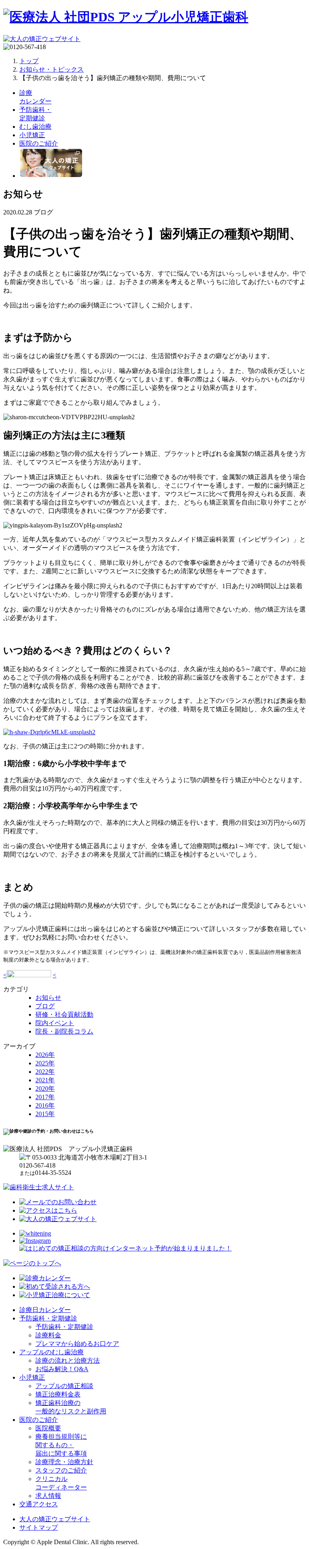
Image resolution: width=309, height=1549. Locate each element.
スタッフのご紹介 (61, 1470)
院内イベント (54, 1023)
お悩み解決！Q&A (62, 1369)
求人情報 (48, 1495)
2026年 (45, 1054)
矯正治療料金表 (57, 1394)
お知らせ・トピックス (51, 69)
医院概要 (48, 1428)
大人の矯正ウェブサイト (54, 1519)
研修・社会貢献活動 (64, 1014)
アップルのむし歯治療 (51, 1352)
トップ (29, 61)
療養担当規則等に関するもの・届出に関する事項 (61, 1445)
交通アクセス (38, 1504)
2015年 (45, 1113)
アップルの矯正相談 (64, 1385)
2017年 (45, 1097)
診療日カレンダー (45, 1309)
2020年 (45, 1088)
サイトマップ (38, 1527)
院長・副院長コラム (64, 1031)
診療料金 (48, 1335)
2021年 (45, 1080)
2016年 (45, 1105)
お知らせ (48, 997)
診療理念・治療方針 (64, 1461)
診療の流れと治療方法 (67, 1360)
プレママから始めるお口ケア (77, 1343)
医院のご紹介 (38, 1419)
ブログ (45, 1006)
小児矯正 (32, 1377)
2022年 (45, 1071)
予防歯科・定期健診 (48, 1318)
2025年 (45, 1063)
